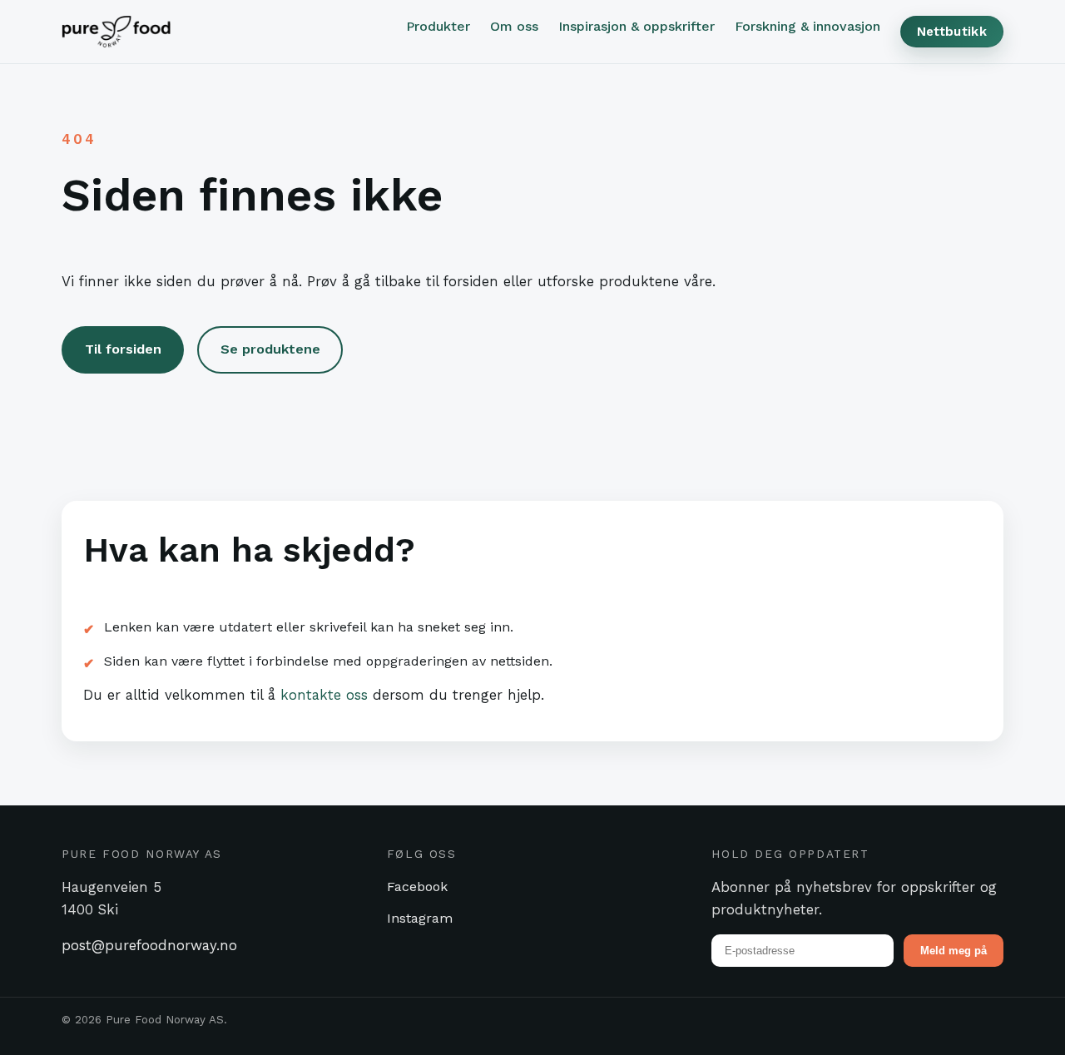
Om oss (514, 26)
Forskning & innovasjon (807, 26)
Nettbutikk (952, 31)
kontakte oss (324, 694)
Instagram (420, 918)
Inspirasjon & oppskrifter (636, 26)
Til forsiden (123, 349)
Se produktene (270, 349)
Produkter (438, 26)
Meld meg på (953, 950)
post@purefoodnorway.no (149, 945)
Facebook (417, 886)
